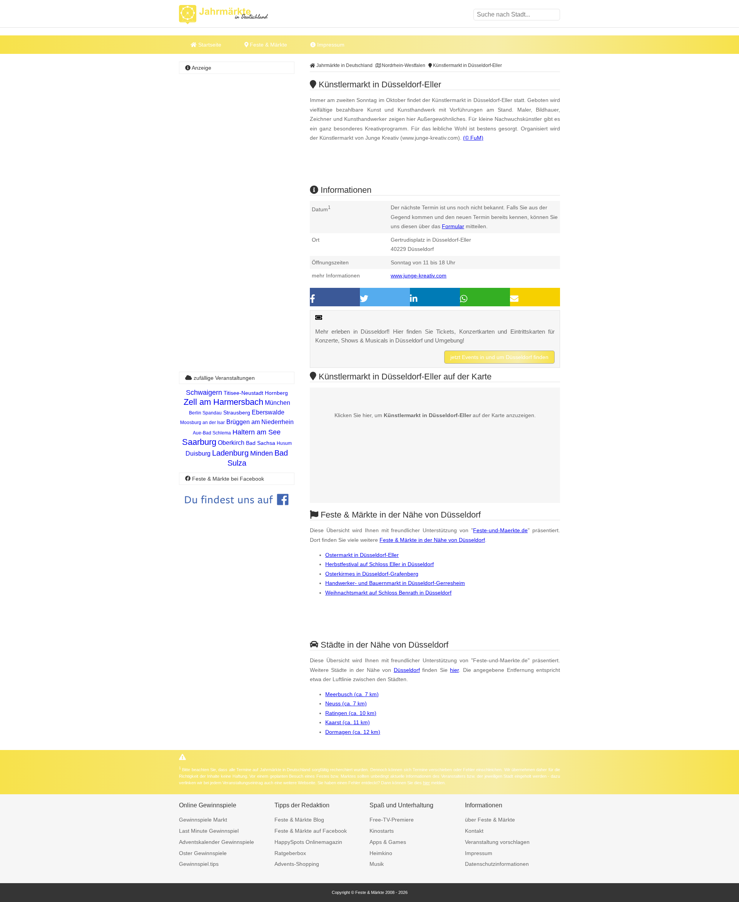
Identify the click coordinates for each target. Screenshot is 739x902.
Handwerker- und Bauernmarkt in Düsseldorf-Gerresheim (395, 583)
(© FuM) (473, 138)
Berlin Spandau (205, 413)
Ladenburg (230, 453)
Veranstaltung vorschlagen (497, 842)
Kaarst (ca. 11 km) (347, 722)
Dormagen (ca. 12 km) (352, 732)
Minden (261, 453)
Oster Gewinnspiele (203, 853)
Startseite (209, 45)
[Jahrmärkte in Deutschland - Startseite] (233, 14)
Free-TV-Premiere (392, 820)
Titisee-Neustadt (243, 393)
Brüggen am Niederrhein (260, 422)
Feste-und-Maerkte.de (500, 530)
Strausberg (236, 412)
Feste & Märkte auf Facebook (310, 831)
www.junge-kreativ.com (418, 275)
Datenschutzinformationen (497, 864)
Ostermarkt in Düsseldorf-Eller (362, 555)
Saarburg (199, 442)
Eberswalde (268, 412)
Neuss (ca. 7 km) (346, 703)
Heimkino (381, 853)
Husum (284, 443)
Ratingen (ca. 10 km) (350, 713)
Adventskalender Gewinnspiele (216, 842)
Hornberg (276, 393)
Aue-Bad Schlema (212, 433)
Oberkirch (231, 442)
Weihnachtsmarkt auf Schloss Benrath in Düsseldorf (388, 593)
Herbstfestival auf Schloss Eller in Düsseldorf (379, 564)
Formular (453, 226)
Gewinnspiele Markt (203, 820)
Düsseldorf (407, 670)
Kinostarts (382, 831)
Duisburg (198, 453)
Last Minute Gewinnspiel (209, 831)
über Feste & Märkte (490, 820)
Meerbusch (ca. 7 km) (352, 694)
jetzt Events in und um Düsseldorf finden (499, 357)
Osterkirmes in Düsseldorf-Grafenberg (371, 574)
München (277, 402)
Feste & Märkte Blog (299, 820)
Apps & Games (388, 842)
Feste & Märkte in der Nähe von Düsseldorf (432, 540)
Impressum (330, 45)
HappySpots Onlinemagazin (308, 842)
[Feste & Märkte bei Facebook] (236, 511)
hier (454, 670)
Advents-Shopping (296, 864)
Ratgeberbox (290, 853)
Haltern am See (256, 432)
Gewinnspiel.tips (199, 864)
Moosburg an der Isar (202, 422)
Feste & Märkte (267, 45)
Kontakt (474, 831)
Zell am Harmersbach (223, 402)
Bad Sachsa (260, 443)
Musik (377, 864)
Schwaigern (204, 392)
